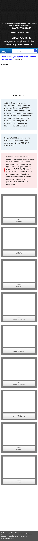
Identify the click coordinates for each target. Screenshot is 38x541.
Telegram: (9, 41)
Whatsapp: (12, 44)
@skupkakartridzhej (24, 41)
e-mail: (20, 32)
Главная (4, 57)
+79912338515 (25, 44)
